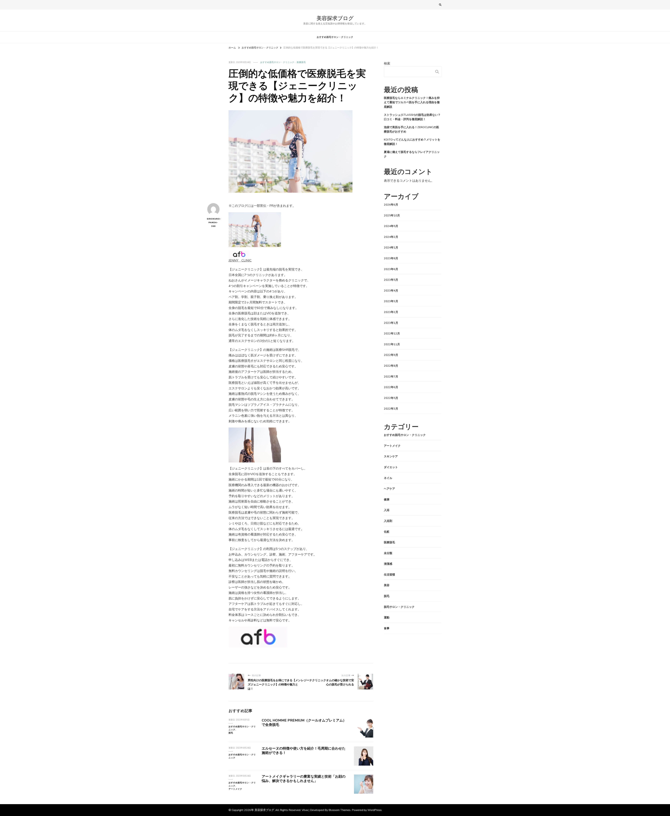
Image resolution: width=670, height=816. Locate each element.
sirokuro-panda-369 (213, 222)
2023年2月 (391, 312)
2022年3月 (391, 409)
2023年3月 (391, 301)
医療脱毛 (301, 62)
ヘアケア (389, 489)
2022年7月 (391, 377)
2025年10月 (392, 215)
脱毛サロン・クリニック (399, 607)
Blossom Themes (340, 810)
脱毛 (231, 732)
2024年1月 (391, 248)
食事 (386, 628)
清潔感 (388, 564)
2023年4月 (391, 291)
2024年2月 (391, 237)
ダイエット (391, 467)
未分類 (388, 553)
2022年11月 (392, 344)
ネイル (388, 478)
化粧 (386, 532)
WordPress (374, 810)
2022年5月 (391, 398)
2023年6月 (391, 269)
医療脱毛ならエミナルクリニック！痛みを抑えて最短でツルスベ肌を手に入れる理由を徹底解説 (412, 102)
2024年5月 (391, 226)
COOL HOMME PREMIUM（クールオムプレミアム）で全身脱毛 (304, 722)
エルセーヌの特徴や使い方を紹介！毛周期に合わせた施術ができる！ (303, 750)
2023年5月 (391, 280)
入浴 (386, 510)
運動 (386, 617)
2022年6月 (391, 387)
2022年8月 (391, 366)
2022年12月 (392, 333)
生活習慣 (389, 575)
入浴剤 (388, 521)
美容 (386, 585)
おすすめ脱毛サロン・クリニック (335, 37)
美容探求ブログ (335, 18)
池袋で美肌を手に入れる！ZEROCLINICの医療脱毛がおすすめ (411, 129)
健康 (386, 499)
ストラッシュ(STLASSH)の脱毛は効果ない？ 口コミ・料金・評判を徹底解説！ (412, 117)
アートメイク (235, 789)
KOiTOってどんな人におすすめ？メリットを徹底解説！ (412, 142)
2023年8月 (391, 258)
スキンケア (391, 456)
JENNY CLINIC (240, 260)
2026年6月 (391, 205)
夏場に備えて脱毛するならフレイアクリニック (412, 154)
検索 (387, 63)
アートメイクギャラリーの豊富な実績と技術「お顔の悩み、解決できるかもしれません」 (303, 778)
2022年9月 (391, 355)
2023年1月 (391, 323)
